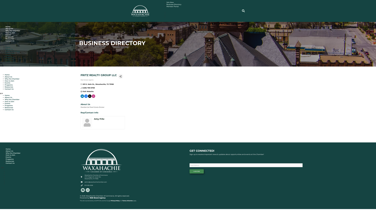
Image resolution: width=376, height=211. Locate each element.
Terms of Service (127, 200)
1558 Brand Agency (98, 198)
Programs (9, 37)
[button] (201, 11)
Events (8, 35)
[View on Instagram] (93, 97)
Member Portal (172, 6)
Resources (9, 39)
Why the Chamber (12, 31)
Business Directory (173, 4)
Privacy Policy (115, 200)
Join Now (170, 2)
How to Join (10, 33)
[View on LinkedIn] (82, 97)
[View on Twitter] (89, 97)
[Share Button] (120, 76)
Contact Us (9, 41)
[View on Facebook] (86, 97)
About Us (9, 29)
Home (7, 27)
